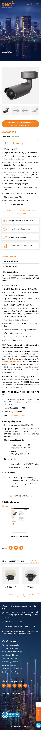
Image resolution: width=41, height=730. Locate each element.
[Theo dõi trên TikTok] (9, 686)
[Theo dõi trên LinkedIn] (20, 686)
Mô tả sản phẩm (9, 256)
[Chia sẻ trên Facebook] (11, 548)
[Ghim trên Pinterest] (21, 548)
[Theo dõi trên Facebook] (4, 686)
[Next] (37, 85)
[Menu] (37, 4)
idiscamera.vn (7, 705)
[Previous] (4, 85)
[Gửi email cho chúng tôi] (14, 686)
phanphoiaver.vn (8, 697)
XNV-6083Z (31, 587)
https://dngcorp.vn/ (18, 415)
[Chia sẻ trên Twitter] (16, 548)
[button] (32, 4)
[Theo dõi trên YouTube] (25, 686)
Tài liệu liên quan (9, 266)
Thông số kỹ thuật (10, 261)
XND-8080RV (10, 587)
